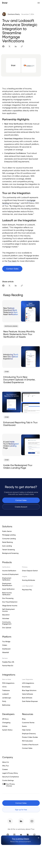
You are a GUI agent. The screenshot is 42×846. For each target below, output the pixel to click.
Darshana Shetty (14, 14)
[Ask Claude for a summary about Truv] (27, 834)
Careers (5, 769)
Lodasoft (5, 694)
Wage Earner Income (9, 606)
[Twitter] (9, 46)
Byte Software (27, 698)
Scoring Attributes (28, 580)
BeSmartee (6, 705)
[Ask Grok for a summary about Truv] (34, 834)
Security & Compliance (10, 777)
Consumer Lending (9, 539)
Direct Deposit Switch (30, 571)
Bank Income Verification (7, 594)
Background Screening (10, 553)
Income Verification (9, 571)
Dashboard (6, 649)
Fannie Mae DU (7, 666)
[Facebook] (3, 46)
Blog (23, 719)
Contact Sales (21, 500)
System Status (7, 730)
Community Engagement (6, 623)
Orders (4, 645)
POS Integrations (8, 683)
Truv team (12, 261)
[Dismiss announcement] (38, 837)
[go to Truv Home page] (4, 3)
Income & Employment (10, 574)
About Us (5, 762)
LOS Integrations (28, 683)
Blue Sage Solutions (29, 690)
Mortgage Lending (9, 535)
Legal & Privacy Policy (10, 773)
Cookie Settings (8, 780)
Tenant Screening (8, 550)
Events (24, 726)
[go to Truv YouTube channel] (32, 821)
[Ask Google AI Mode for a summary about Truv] (21, 834)
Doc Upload (6, 628)
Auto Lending (7, 546)
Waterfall (5, 652)
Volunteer (5, 618)
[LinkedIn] (16, 46)
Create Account (21, 507)
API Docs (5, 719)
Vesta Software (27, 694)
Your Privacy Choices (10, 785)
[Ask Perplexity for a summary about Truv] (14, 834)
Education (6, 615)
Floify (4, 701)
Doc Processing (7, 598)
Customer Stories (28, 722)
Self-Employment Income (8, 610)
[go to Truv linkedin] (21, 821)
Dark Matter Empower (30, 701)
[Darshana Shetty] (4, 14)
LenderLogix (6, 698)
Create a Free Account (30, 744)
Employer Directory (29, 733)
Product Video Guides (30, 737)
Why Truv (5, 766)
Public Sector (7, 531)
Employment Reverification (7, 584)
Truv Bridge (6, 641)
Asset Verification (8, 589)
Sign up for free (21, 810)
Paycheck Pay (27, 590)
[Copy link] (22, 46)
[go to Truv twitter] (10, 821)
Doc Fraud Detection (9, 602)
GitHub (4, 726)
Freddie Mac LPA (8, 662)
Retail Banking (7, 542)
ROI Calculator (27, 741)
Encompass (26, 687)
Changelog (6, 722)
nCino (4, 687)
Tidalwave (6, 690)
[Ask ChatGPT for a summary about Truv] (7, 834)
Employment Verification (6, 579)
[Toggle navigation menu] (38, 3)
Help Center (26, 730)
